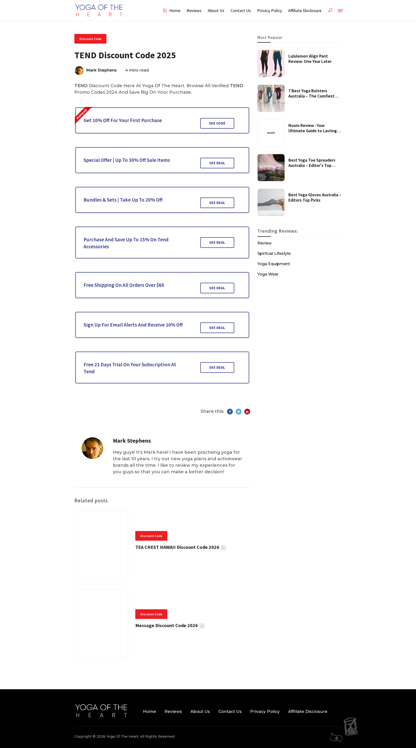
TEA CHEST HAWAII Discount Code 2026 (177, 547)
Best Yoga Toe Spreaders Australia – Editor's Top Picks (311, 165)
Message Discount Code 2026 (166, 625)
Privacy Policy (269, 10)
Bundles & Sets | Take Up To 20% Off (123, 200)
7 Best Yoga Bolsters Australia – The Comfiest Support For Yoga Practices (313, 96)
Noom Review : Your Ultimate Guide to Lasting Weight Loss (312, 130)
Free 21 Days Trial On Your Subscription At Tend (130, 368)
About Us (216, 10)
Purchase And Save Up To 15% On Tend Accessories (126, 243)
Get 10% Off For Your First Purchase (123, 120)
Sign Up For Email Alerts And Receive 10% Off (133, 325)
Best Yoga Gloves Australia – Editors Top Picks (314, 197)
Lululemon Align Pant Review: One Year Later (310, 58)
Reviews (194, 10)
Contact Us (241, 10)
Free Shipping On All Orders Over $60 (124, 285)
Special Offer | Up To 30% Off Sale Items (127, 160)
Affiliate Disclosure (304, 10)
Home (174, 10)
